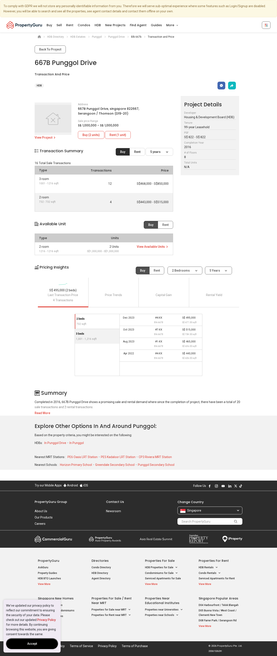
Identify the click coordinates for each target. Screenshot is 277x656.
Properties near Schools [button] (160, 615)
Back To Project (50, 49)
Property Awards (105, 539)
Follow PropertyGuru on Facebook (209, 486)
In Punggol (76, 443)
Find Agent (138, 25)
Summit (156, 539)
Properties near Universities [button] (162, 609)
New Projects (115, 25)
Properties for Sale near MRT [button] (109, 609)
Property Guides (47, 573)
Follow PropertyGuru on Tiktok (240, 486)
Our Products (44, 517)
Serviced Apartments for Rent (217, 578)
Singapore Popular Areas (218, 598)
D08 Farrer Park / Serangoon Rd (218, 620)
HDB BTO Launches (49, 578)
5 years (155, 152)
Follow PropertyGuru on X (235, 486)
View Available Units (151, 246)
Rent (69, 25)
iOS (85, 485)
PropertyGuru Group (51, 502)
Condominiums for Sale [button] (159, 573)
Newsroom (113, 511)
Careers (40, 523)
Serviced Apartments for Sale (163, 578)
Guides (156, 25)
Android (72, 485)
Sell (59, 25)
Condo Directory (101, 567)
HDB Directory (100, 573)
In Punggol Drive (55, 443)
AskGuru (43, 567)
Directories (100, 561)
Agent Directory (101, 578)
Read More (42, 413)
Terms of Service (81, 646)
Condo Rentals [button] (208, 573)
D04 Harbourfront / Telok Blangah (218, 605)
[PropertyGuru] (24, 25)
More (170, 25)
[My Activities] (266, 25)
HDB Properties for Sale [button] (159, 567)
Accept (32, 643)
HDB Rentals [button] (206, 567)
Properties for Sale (160, 561)
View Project (44, 137)
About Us (41, 511)
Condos (84, 25)
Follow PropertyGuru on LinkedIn (229, 486)
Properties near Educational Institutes (162, 600)
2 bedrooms (181, 270)
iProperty (232, 539)
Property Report (198, 539)
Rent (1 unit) (118, 135)
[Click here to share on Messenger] (221, 85)
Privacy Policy (46, 620)
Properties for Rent (214, 561)
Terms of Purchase (135, 646)
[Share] (232, 85)
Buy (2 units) (91, 135)
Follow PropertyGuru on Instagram (216, 486)
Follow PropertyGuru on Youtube (223, 486)
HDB (98, 25)
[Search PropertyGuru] (235, 521)
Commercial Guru (53, 539)
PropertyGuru (48, 561)
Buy (49, 25)
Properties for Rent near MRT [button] (109, 615)
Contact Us (115, 502)
